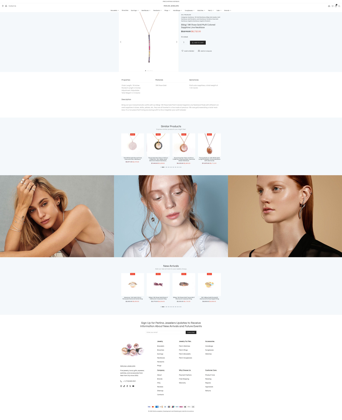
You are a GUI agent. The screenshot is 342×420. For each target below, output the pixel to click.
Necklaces (191, 17)
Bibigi (207, 17)
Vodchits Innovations (188, 411)
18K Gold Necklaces (200, 17)
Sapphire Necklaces (193, 21)
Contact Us (12, 6)
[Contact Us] (6, 6)
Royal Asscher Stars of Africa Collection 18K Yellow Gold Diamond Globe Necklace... (132, 159)
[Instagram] (121, 386)
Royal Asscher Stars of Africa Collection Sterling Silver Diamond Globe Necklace (158, 159)
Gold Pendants (192, 19)
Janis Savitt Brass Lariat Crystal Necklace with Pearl (209, 158)
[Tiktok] (124, 386)
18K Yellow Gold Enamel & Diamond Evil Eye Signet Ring (183, 298)
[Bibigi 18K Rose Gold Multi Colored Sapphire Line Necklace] (148, 42)
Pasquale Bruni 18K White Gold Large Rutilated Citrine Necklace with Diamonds (184, 159)
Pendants (209, 19)
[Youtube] (133, 386)
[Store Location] (3, 6)
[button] (3, 6)
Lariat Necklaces (201, 19)
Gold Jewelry (213, 17)
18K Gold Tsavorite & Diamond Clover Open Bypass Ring (209, 298)
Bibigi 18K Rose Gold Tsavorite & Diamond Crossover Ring (158, 298)
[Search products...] (339, 6)
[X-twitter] (130, 386)
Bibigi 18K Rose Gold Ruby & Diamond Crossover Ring (132, 298)
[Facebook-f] (127, 386)
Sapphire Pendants (205, 21)
